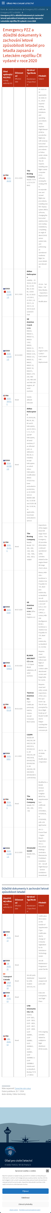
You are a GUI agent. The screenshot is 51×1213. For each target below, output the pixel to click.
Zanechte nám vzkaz (23, 1088)
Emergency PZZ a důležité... (35, 9)
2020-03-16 (9, 708)
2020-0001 (9, 757)
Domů (3, 9)
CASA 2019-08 (9, 985)
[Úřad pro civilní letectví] (20, 4)
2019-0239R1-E (9, 854)
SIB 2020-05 (9, 966)
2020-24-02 (9, 179)
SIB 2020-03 (9, 998)
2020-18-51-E (9, 401)
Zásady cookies (13, 1210)
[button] (47, 1171)
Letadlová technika (15, 9)
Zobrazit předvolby (25, 1204)
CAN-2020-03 (9, 1042)
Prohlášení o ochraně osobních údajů (29, 1210)
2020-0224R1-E (9, 294)
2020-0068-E (9, 667)
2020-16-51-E (9, 548)
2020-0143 (9, 611)
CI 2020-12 (9, 938)
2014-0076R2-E (9, 466)
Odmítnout (25, 1198)
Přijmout (25, 1191)
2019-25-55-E (9, 805)
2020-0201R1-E (9, 356)
